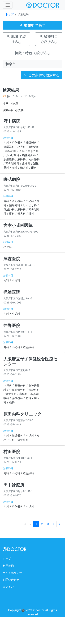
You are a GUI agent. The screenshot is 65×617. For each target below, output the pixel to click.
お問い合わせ (11, 579)
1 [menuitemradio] (36, 524)
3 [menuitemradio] (48, 524)
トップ (9, 14)
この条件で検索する (43, 75)
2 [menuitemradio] (42, 524)
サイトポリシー (12, 572)
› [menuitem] (53, 524)
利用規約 (8, 565)
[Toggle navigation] (7, 5)
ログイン (8, 586)
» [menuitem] (59, 524)
